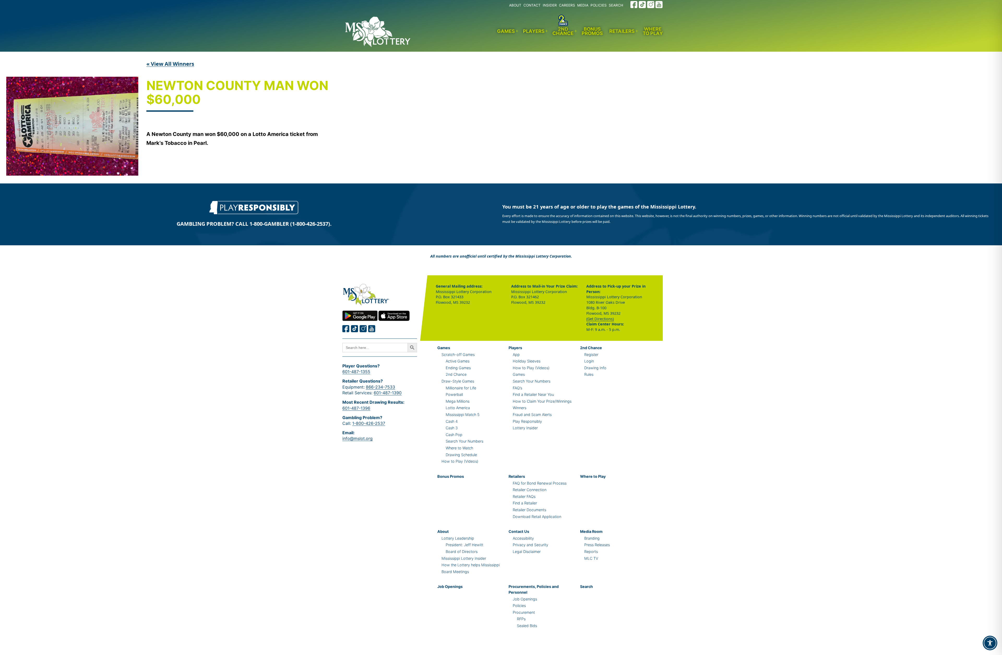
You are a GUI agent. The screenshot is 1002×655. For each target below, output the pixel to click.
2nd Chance (563, 31)
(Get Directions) (600, 318)
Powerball (454, 394)
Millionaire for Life (461, 388)
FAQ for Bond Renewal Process (539, 483)
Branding (592, 538)
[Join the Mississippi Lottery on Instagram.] (650, 4)
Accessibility (523, 538)
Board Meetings (455, 571)
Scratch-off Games (458, 354)
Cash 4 (452, 421)
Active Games (457, 361)
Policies (519, 605)
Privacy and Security (530, 545)
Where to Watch (459, 448)
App (516, 354)
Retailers (622, 31)
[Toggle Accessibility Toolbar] (990, 643)
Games (506, 31)
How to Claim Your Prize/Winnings (542, 401)
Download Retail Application (537, 516)
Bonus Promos (592, 31)
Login (589, 361)
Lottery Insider (525, 428)
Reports (591, 551)
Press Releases (597, 545)
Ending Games (458, 368)
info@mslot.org (357, 438)
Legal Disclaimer (527, 551)
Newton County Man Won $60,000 (237, 93)
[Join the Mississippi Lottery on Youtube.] (659, 4)
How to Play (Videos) (460, 461)
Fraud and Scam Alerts (532, 414)
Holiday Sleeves (526, 361)
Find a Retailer (525, 503)
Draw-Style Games (458, 381)
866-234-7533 (380, 387)
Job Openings (450, 586)
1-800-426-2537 (368, 423)
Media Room (591, 531)
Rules (588, 374)
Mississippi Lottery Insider (464, 558)
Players (534, 31)
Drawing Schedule (461, 454)
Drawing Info (595, 368)
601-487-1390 (388, 392)
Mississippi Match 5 (463, 414)
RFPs (521, 619)
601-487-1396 (356, 408)
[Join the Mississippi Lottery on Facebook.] (634, 4)
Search (586, 586)
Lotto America (458, 408)
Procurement (524, 612)
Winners (519, 408)
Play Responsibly (527, 421)
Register (591, 354)
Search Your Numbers (464, 441)
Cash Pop (454, 434)
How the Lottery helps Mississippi (471, 565)
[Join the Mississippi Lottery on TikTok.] (642, 4)
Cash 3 (452, 428)
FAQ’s (517, 388)
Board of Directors (462, 551)
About (443, 531)
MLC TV (591, 558)
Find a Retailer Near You (533, 394)
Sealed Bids (527, 625)
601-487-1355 (356, 371)
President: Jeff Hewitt (464, 545)
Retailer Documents (529, 510)
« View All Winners (170, 63)
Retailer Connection (529, 489)
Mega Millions (457, 401)
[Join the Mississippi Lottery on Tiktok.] (354, 328)
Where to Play (653, 31)
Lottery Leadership (458, 538)
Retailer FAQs (524, 496)
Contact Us (519, 531)
